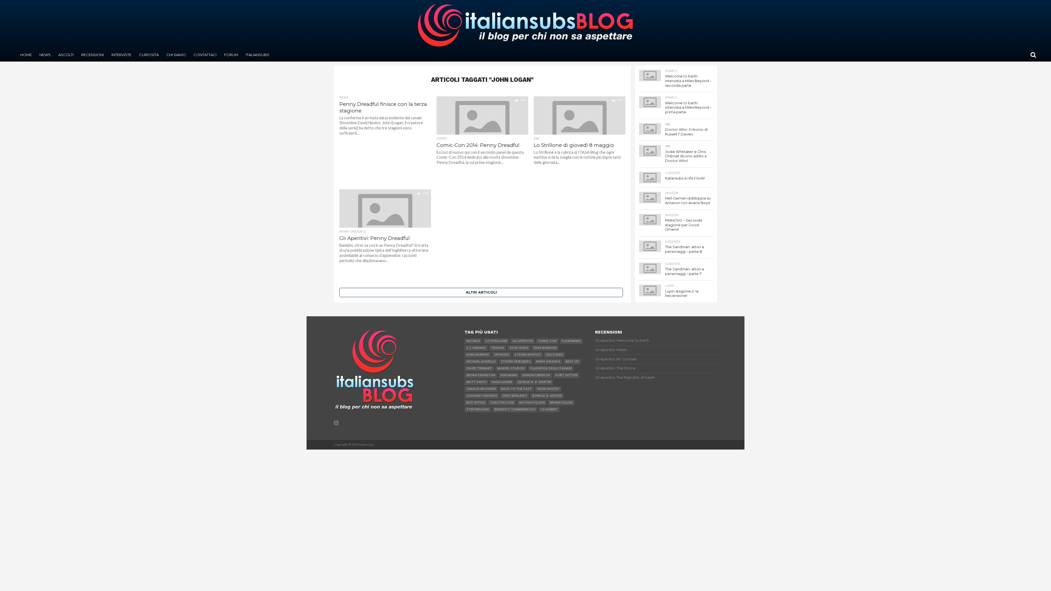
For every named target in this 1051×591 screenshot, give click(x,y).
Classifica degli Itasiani (550, 368)
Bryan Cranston (480, 375)
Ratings (473, 341)
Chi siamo (176, 55)
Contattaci (205, 55)
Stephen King (477, 409)
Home (26, 55)
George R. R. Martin (534, 382)
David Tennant (479, 368)
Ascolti (66, 55)
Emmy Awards (548, 361)
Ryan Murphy (477, 355)
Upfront (501, 355)
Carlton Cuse (502, 402)
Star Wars (518, 348)
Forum (231, 55)
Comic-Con (547, 341)
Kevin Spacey (548, 389)
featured (554, 355)
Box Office (475, 402)
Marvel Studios (511, 368)
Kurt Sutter (566, 375)
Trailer (497, 348)
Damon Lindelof (536, 375)
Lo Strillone (496, 341)
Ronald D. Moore (547, 396)
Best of (572, 361)
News (45, 55)
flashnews (571, 341)
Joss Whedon (544, 348)
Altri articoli (481, 292)
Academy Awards (481, 396)
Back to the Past (516, 389)
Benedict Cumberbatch (514, 409)
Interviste (121, 55)
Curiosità (149, 55)
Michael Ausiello (481, 361)
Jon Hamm (508, 375)
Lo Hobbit (549, 409)
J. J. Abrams (476, 348)
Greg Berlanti (514, 396)
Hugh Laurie (502, 382)
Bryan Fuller (561, 402)
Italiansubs (257, 55)
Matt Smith (476, 382)
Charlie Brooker (481, 389)
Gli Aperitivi (522, 341)
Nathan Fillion (532, 402)
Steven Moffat (528, 355)
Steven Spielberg (516, 361)
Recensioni (92, 55)
